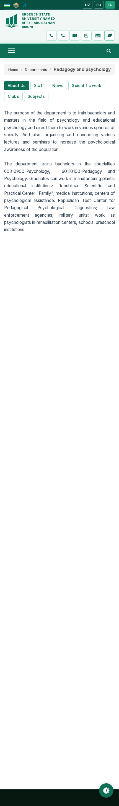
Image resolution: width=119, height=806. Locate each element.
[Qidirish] (109, 51)
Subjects (36, 96)
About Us (16, 85)
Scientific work (86, 85)
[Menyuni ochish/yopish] (11, 51)
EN (110, 5)
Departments (36, 69)
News (58, 85)
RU (99, 5)
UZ (87, 5)
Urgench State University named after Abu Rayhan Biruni (38, 20)
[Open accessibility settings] (106, 790)
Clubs (13, 96)
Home (13, 69)
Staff (39, 85)
